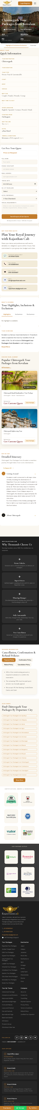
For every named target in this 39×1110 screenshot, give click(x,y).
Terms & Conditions (26, 1008)
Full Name (5, 158)
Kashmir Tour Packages (9, 973)
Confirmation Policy (25, 660)
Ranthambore (25, 959)
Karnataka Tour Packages (9, 980)
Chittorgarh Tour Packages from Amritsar (15, 737)
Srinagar (23, 965)
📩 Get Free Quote (10, 29)
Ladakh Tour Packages (8, 964)
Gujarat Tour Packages (8, 955)
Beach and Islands (7, 1018)
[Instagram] (21, 1037)
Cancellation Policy (24, 664)
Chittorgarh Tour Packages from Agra (13, 728)
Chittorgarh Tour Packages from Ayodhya (14, 716)
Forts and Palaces (7, 1005)
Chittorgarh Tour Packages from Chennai (14, 758)
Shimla (23, 968)
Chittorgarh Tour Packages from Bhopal (14, 754)
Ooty (22, 981)
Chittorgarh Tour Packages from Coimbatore (15, 766)
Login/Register (25, 3)
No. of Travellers (8, 188)
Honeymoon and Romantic (10, 995)
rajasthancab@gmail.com (10, 935)
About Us (23, 992)
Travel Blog (24, 998)
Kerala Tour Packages (8, 983)
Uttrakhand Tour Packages (9, 970)
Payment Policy (9, 660)
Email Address (6, 173)
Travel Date (6, 180)
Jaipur (22, 946)
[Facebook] (17, 1037)
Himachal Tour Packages (9, 967)
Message (21, 1108)
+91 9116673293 (7, 931)
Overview (33, 45)
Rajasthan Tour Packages (9, 946)
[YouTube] (26, 1037)
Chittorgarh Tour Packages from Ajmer (14, 724)
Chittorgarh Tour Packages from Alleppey (15, 720)
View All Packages (26, 29)
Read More (6, 347)
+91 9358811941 (7, 928)
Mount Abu (24, 955)
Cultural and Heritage (8, 992)
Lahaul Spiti (24, 972)
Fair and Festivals (7, 1011)
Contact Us (24, 995)
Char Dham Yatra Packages (10, 976)
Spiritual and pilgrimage (9, 1001)
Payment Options (26, 1001)
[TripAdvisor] (35, 1037)
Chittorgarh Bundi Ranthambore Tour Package (18, 393)
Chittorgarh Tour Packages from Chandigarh (15, 770)
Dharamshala (24, 975)
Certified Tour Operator (27, 1014)
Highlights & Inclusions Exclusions (16, 45)
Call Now (33, 1108)
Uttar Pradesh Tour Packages (7, 959)
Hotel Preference (8, 195)
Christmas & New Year (8, 1027)
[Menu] (35, 3)
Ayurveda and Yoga (7, 1014)
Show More (19, 780)
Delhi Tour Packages (8, 952)
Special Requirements (9, 202)
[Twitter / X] (30, 1037)
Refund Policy (8, 664)
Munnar (23, 978)
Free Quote (7, 1108)
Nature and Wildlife (7, 998)
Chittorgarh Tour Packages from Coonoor (14, 775)
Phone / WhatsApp (8, 166)
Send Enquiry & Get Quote (19, 216)
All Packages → (6, 367)
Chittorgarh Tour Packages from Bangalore (15, 749)
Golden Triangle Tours (8, 949)
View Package (30, 402)
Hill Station (5, 1021)
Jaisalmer (23, 952)
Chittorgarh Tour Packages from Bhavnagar (15, 741)
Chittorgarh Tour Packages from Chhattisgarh (16, 762)
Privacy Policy (25, 1005)
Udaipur (23, 949)
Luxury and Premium (8, 1008)
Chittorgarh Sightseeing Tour (13, 431)
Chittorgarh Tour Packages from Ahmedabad (16, 732)
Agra (22, 962)
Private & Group (6, 1024)
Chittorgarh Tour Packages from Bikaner (14, 745)
